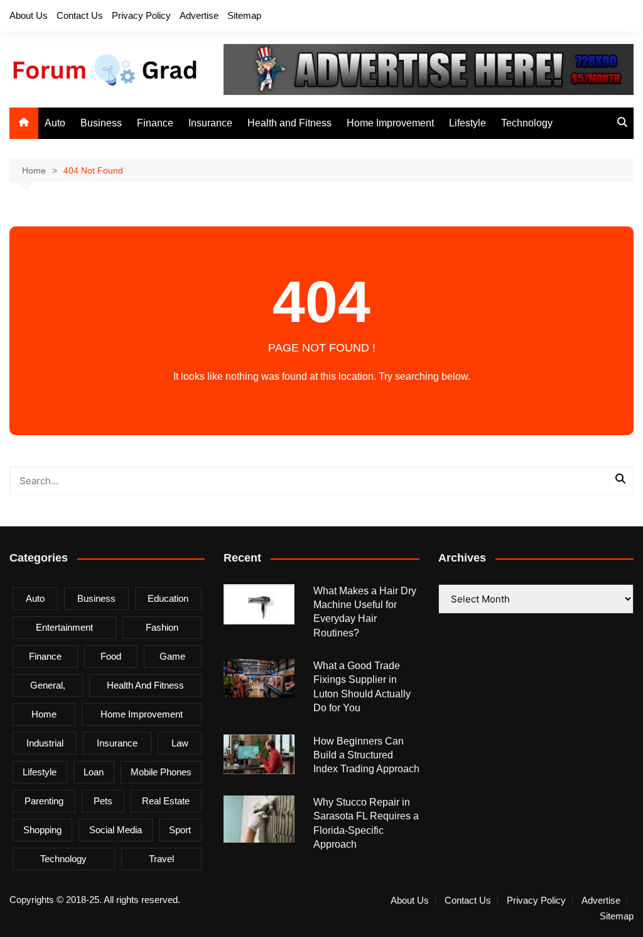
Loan (94, 772)
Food (110, 656)
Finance (155, 123)
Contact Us (80, 15)
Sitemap (244, 15)
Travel (161, 858)
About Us (28, 15)
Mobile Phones (161, 772)
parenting (43, 801)
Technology (527, 123)
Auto (55, 123)
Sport (180, 829)
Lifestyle (467, 123)
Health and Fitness (289, 123)
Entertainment (64, 627)
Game (172, 656)
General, (47, 685)
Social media (115, 829)
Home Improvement (390, 123)
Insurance (210, 123)
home (44, 714)
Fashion (162, 627)
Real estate (166, 801)
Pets (103, 801)
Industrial (44, 743)
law (179, 743)
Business (101, 123)
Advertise (199, 15)
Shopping (42, 829)
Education (168, 598)
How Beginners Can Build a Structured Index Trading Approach (366, 755)
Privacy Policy (141, 15)
